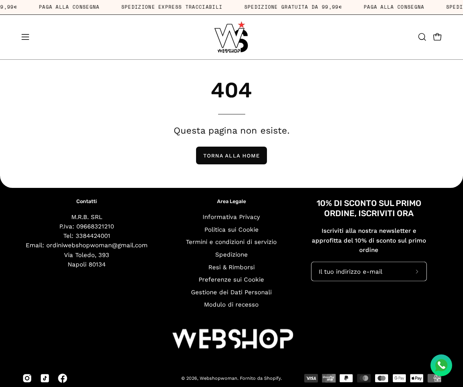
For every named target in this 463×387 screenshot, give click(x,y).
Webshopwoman (218, 378)
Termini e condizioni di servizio (231, 241)
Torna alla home (231, 156)
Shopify (272, 378)
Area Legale (231, 201)
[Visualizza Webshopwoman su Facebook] (61, 378)
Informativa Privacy (231, 216)
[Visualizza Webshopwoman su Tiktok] (43, 378)
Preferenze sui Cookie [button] (231, 279)
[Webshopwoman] (231, 37)
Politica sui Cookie (231, 229)
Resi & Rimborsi (231, 266)
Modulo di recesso (231, 304)
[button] (422, 37)
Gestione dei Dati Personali (231, 291)
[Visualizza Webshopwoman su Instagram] (26, 378)
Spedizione (231, 254)
